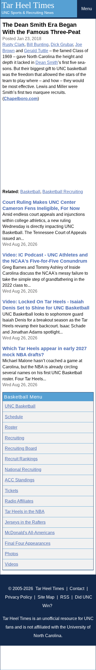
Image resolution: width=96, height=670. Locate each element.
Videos (11, 564)
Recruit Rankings (21, 459)
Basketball (30, 191)
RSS (64, 597)
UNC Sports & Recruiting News (28, 12)
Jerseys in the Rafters (25, 522)
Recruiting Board (21, 448)
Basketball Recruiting (62, 191)
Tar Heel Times (28, 5)
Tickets (11, 490)
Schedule (14, 417)
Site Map (46, 597)
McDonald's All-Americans (30, 532)
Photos (11, 554)
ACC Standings (19, 480)
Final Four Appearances (27, 543)
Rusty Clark (13, 44)
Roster (11, 427)
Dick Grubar (62, 44)
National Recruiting (23, 469)
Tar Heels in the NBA (25, 511)
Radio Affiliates (19, 501)
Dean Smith (46, 62)
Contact (77, 588)
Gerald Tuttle (36, 50)
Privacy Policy (18, 597)
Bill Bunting (38, 44)
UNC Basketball (20, 406)
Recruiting (14, 438)
